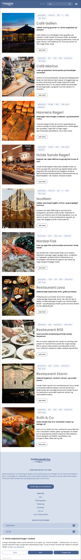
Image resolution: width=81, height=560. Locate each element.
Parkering (40, 504)
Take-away (42, 18)
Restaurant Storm (51, 373)
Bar (49, 58)
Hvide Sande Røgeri (53, 155)
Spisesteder (42, 15)
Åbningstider (40, 501)
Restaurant (68, 58)
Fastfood (51, 15)
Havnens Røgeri (50, 112)
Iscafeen (43, 198)
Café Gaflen (46, 23)
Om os (40, 511)
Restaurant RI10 (49, 329)
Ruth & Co (45, 417)
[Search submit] (70, 4)
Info (40, 497)
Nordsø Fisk (46, 241)
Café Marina (47, 66)
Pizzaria (56, 366)
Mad (67, 15)
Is (62, 15)
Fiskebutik (41, 107)
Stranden (40, 508)
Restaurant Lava (50, 287)
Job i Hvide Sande (40, 515)
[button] (76, 4)
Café (55, 58)
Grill (58, 15)
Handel (50, 104)
